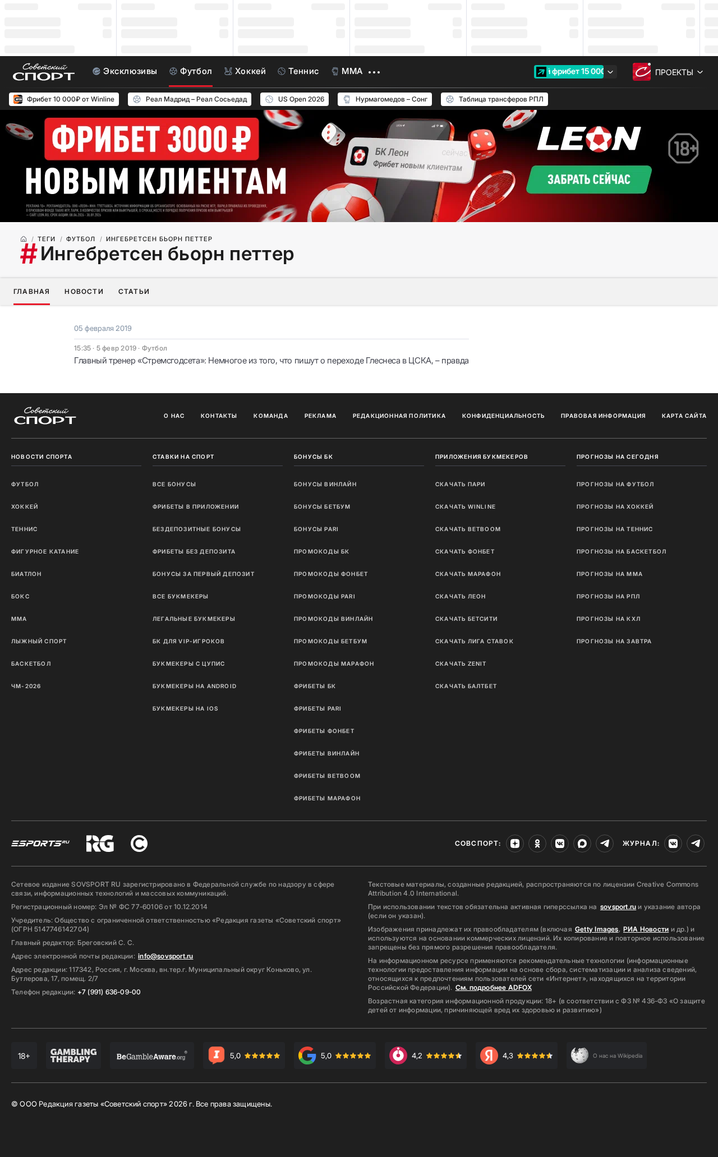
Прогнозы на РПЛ (608, 596)
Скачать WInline (465, 506)
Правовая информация (603, 415)
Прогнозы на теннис (615, 529)
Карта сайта (684, 415)
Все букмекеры (181, 596)
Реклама (321, 415)
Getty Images (597, 929)
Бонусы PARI (316, 529)
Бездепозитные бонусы (197, 529)
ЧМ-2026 (26, 686)
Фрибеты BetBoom (327, 775)
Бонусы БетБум (322, 506)
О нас (174, 415)
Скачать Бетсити (466, 618)
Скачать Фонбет (465, 551)
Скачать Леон (460, 596)
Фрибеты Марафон (327, 798)
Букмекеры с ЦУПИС (189, 663)
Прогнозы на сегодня (618, 456)
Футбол (25, 484)
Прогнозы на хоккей (615, 506)
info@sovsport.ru (165, 956)
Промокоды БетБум (330, 641)
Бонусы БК (313, 456)
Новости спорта (41, 456)
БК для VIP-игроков (189, 641)
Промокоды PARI (325, 596)
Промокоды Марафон (334, 663)
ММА (19, 618)
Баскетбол (31, 663)
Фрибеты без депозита (194, 551)
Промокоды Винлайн (333, 618)
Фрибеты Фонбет (324, 730)
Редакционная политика (399, 415)
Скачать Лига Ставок (474, 641)
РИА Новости (646, 929)
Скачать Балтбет (466, 686)
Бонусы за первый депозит (204, 573)
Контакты (219, 415)
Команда (271, 415)
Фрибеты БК (315, 686)
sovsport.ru (618, 906)
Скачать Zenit (461, 663)
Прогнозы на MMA (610, 573)
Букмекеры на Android (195, 686)
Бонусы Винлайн (325, 484)
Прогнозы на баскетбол (621, 551)
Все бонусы (174, 484)
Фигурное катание (45, 551)
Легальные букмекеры (194, 618)
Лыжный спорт (39, 641)
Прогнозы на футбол (616, 484)
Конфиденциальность (503, 415)
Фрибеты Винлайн (327, 753)
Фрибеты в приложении (196, 506)
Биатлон (26, 573)
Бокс (20, 596)
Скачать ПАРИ (460, 484)
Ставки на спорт (183, 456)
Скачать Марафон (468, 573)
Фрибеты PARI (318, 708)
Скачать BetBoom (468, 529)
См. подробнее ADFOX (493, 987)
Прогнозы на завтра (614, 641)
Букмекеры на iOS (185, 708)
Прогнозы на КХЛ (609, 618)
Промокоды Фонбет (331, 573)
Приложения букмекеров (481, 456)
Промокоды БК (321, 551)
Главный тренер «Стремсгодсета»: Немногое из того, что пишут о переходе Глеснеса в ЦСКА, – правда (271, 360)
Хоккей (24, 506)
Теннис (24, 529)
